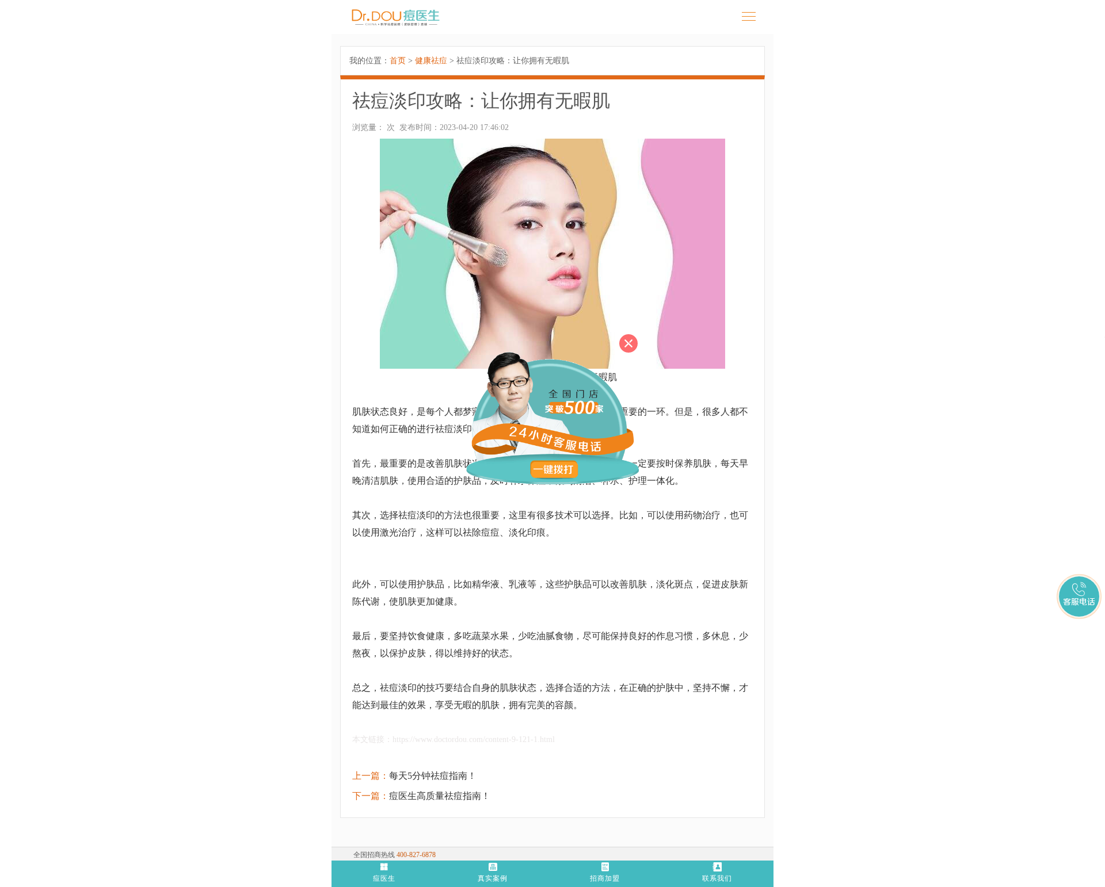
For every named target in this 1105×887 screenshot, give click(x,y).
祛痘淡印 (416, 515)
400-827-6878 (416, 855)
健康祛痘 (431, 60)
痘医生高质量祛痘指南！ (439, 796)
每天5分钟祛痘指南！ (433, 776)
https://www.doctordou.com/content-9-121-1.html (474, 739)
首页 (398, 60)
